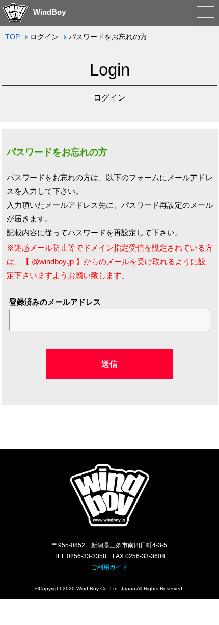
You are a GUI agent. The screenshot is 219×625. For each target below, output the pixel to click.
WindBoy (49, 12)
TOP (12, 37)
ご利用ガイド (109, 567)
